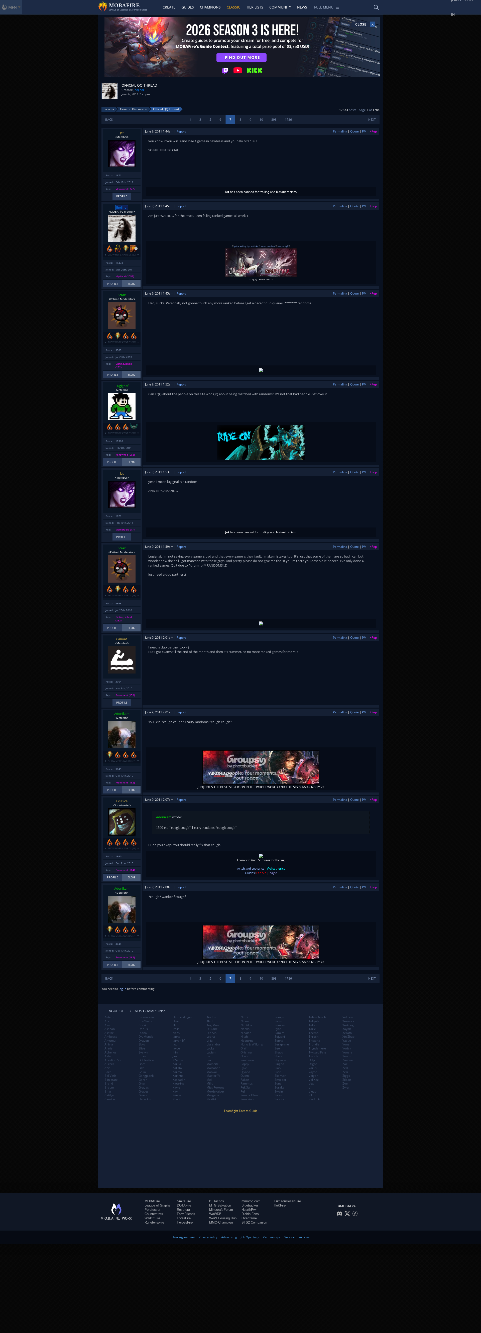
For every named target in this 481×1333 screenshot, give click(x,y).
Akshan (109, 1029)
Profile (121, 196)
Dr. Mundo (146, 1037)
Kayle (176, 1088)
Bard (107, 1072)
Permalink (340, 131)
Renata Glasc (250, 1095)
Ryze (278, 1029)
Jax (175, 1044)
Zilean (346, 1080)
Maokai (211, 1072)
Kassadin (179, 1080)
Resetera (183, 1210)
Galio (142, 1072)
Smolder (280, 1080)
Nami (244, 1017)
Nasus (245, 1021)
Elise (142, 1048)
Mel (209, 1080)
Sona (278, 1084)
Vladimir (314, 1099)
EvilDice (122, 801)
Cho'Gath (145, 1021)
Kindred (211, 1017)
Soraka (279, 1088)
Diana (143, 1033)
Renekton (247, 1099)
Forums (108, 109)
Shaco (279, 1052)
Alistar (108, 1033)
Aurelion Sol (112, 1060)
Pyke (244, 1068)
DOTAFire (184, 1205)
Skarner (280, 1076)
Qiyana (245, 1072)
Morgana (212, 1095)
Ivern (176, 1033)
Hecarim (145, 1099)
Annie (108, 1048)
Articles (304, 1237)
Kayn (176, 1092)
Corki (142, 1025)
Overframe (249, 1218)
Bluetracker (250, 1205)
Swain (279, 1092)
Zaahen (347, 1060)
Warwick (348, 1021)
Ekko (142, 1044)
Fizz (141, 1068)
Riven (278, 1021)
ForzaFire (184, 1218)
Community (280, 7)
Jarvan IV (179, 1041)
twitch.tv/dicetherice (250, 868)
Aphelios (110, 1052)
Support (289, 1237)
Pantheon (247, 1060)
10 (261, 119)
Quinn (245, 1076)
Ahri (107, 1021)
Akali (107, 1025)
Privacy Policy (208, 1237)
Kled (209, 1021)
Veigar (313, 1076)
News (302, 7)
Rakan (245, 1080)
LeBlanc (211, 1029)
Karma (177, 1072)
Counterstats (154, 1214)
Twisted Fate (317, 1052)
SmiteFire (184, 1201)
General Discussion (133, 109)
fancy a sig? (283, 246)
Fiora (142, 1064)
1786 (288, 119)
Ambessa (110, 1037)
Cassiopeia (146, 1017)
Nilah (244, 1037)
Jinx (175, 1056)
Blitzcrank (111, 1080)
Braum (109, 1088)
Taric (312, 1029)
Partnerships (272, 1237)
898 (274, 119)
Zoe (345, 1084)
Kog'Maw (212, 1025)
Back (109, 119)
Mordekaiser (215, 1092)
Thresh (313, 1037)
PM (364, 131)
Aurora (109, 1064)
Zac (344, 1064)
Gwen (143, 1095)
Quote (354, 131)
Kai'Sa (177, 1064)
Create (169, 7)
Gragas (144, 1088)
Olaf (243, 1048)
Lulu (209, 1056)
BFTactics (216, 1201)
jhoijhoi (139, 90)
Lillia (209, 1041)
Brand (108, 1084)
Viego (312, 1092)
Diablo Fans (250, 1214)
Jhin (175, 1052)
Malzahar (213, 1068)
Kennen (178, 1095)
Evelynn (144, 1052)
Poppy (245, 1064)
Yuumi (346, 1056)
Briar (107, 1092)
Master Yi (213, 1076)
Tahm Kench (317, 1017)
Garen (143, 1080)
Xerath (347, 1033)
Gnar (142, 1084)
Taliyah (314, 1021)
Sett (277, 1048)
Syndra (279, 1099)
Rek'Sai (246, 1088)
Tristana (314, 1041)
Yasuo (346, 1041)
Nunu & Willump (252, 1044)
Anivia (108, 1044)
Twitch (313, 1056)
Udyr (312, 1060)
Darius (143, 1029)
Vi (310, 1088)
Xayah (346, 1029)
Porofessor (152, 1210)
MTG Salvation (220, 1205)
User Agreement (183, 1237)
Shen (278, 1056)
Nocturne (247, 1041)
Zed (345, 1068)
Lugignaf (121, 385)
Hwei (176, 1021)
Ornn (244, 1056)
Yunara (347, 1052)
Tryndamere (317, 1048)
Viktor (313, 1095)
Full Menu (323, 7)
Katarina (178, 1084)
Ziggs (346, 1076)
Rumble (280, 1025)
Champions (210, 7)
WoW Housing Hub (222, 1218)
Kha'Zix (178, 1099)
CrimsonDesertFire (287, 1201)
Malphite (212, 1064)
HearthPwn (249, 1210)
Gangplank (146, 1076)
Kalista (177, 1068)
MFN (12, 7)
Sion (278, 1068)
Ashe (107, 1056)
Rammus (247, 1084)
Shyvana (280, 1060)
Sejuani (280, 1037)
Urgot (313, 1064)
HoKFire (280, 1205)
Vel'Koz (314, 1080)
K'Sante (178, 1060)
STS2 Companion (254, 1222)
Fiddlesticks (147, 1060)
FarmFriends (186, 1214)
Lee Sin (211, 1033)
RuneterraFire (154, 1222)
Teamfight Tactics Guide (241, 1111)
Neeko (245, 1029)
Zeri (345, 1072)
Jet (122, 132)
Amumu (109, 1041)
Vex (311, 1084)
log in (122, 989)
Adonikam (122, 713)
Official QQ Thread (166, 109)
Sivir (278, 1072)
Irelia (176, 1029)
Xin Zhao (348, 1037)
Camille (109, 1099)
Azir (107, 1068)
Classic (233, 7)
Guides (187, 7)
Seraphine (282, 1044)
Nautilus (246, 1025)
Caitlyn (109, 1095)
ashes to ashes (268, 246)
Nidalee (246, 1033)
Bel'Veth (110, 1076)
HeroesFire (185, 1222)
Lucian (210, 1052)
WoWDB (215, 1214)
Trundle (314, 1044)
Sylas (278, 1095)
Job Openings (250, 1237)
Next (372, 119)
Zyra (345, 1088)
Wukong (348, 1025)
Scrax (122, 295)
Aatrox (109, 1017)
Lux (208, 1060)
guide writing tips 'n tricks (246, 246)
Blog (131, 284)
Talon (312, 1025)
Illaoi (176, 1025)
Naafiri (211, 1099)
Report (181, 131)
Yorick (346, 1048)
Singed (279, 1064)
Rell (243, 1092)
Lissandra (213, 1044)
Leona (210, 1037)
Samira (280, 1033)
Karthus (178, 1076)
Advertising (229, 1237)
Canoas (121, 639)
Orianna (246, 1052)
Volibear (348, 1017)
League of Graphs (157, 1205)
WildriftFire (152, 1218)
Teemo (313, 1033)
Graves (144, 1092)
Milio (209, 1084)
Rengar (280, 1017)
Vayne (313, 1072)
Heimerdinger (182, 1017)
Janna (176, 1037)
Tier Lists (254, 7)
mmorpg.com (251, 1201)
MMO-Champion (221, 1222)
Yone (345, 1044)
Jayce (176, 1048)
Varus (313, 1068)
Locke (210, 1048)
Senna (279, 1041)
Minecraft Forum (221, 1210)
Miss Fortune (215, 1088)
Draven (144, 1041)
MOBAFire (152, 1201)
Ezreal (143, 1056)
